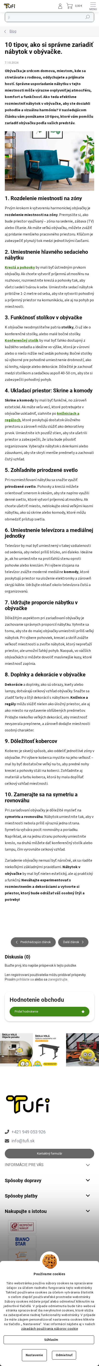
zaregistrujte (58, 979)
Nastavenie (34, 1355)
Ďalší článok (71, 942)
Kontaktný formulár (49, 1153)
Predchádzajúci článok (35, 942)
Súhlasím (51, 1339)
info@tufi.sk (23, 1140)
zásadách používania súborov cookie (49, 1328)
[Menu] (93, 6)
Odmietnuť (64, 1355)
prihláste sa (25, 979)
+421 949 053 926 (29, 1131)
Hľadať (87, 17)
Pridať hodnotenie (26, 1011)
